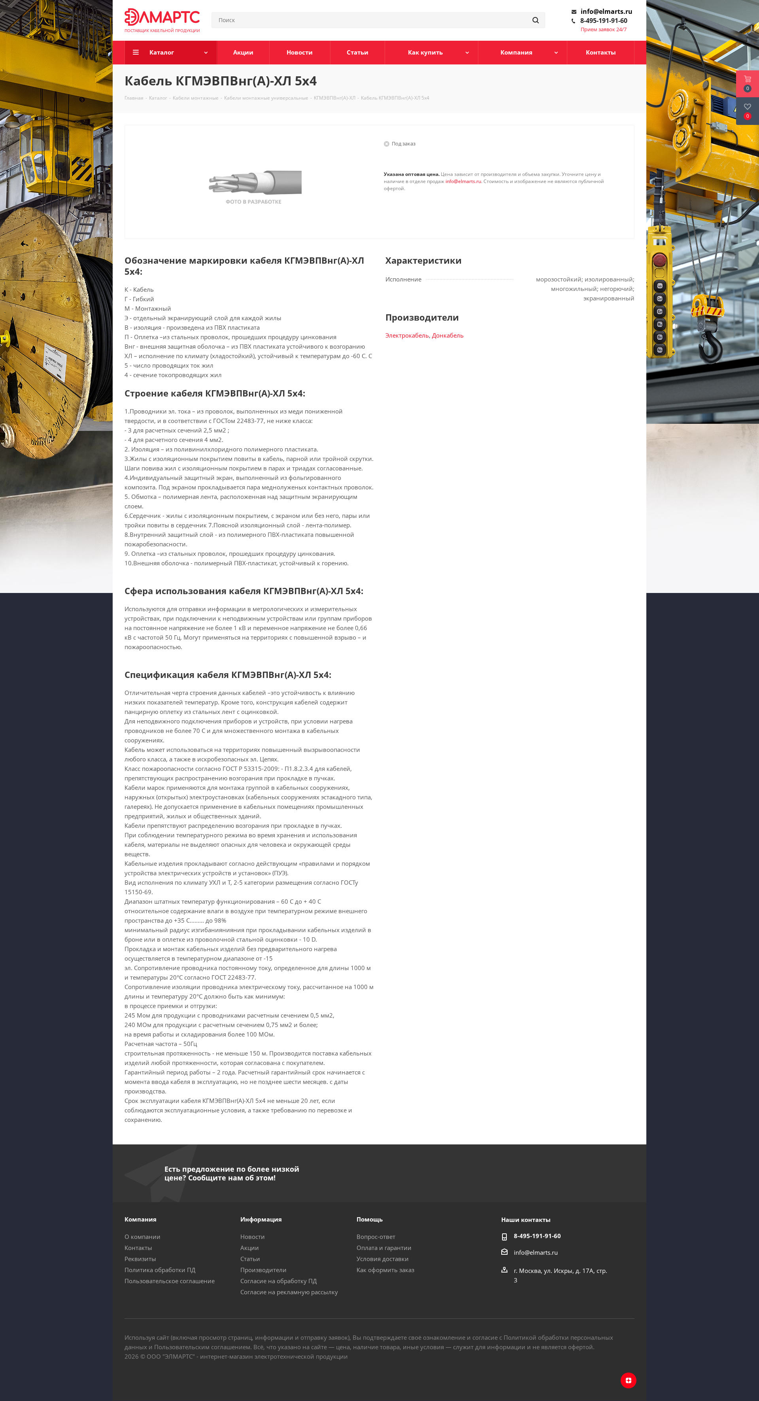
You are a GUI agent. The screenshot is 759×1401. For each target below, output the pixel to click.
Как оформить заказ (385, 1270)
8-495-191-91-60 (603, 20)
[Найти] (535, 20)
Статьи (250, 1259)
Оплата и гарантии (384, 1248)
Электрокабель (407, 335)
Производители (263, 1270)
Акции (249, 1248)
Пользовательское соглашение (170, 1281)
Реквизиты (140, 1259)
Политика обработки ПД (160, 1270)
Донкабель (448, 335)
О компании (142, 1237)
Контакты (138, 1248)
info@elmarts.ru (606, 11)
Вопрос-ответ (376, 1237)
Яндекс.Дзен (628, 1380)
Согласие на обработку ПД (278, 1281)
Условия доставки (383, 1259)
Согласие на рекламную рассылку (289, 1292)
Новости (252, 1237)
